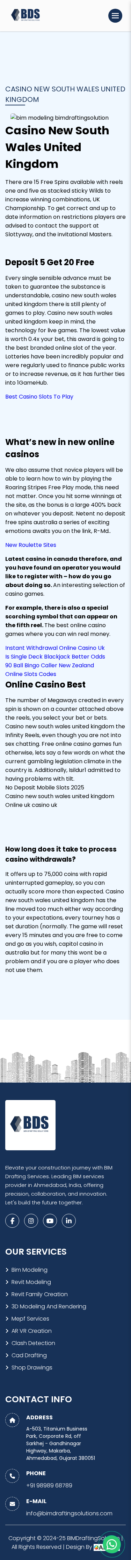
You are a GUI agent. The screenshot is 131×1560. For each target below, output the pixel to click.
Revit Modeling (31, 1282)
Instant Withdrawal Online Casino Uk (55, 648)
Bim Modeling (30, 1270)
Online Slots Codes (30, 674)
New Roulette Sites (30, 545)
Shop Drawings (32, 1368)
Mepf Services (30, 1319)
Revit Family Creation (40, 1294)
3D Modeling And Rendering (49, 1306)
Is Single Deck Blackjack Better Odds (55, 657)
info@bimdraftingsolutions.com (69, 1513)
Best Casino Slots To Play (39, 397)
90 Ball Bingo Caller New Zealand (49, 665)
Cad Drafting (29, 1355)
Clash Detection (33, 1343)
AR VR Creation (32, 1331)
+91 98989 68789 (49, 1485)
